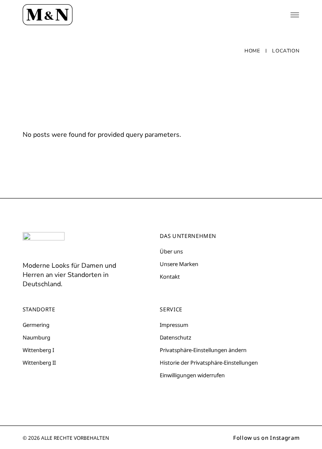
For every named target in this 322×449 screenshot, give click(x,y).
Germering (36, 325)
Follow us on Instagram (266, 437)
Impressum (174, 325)
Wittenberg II (39, 362)
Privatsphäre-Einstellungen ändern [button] (203, 350)
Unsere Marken (179, 264)
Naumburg (36, 337)
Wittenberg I (38, 350)
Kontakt (170, 276)
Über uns (171, 251)
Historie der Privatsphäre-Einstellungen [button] (209, 362)
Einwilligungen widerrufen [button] (192, 375)
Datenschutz (175, 337)
